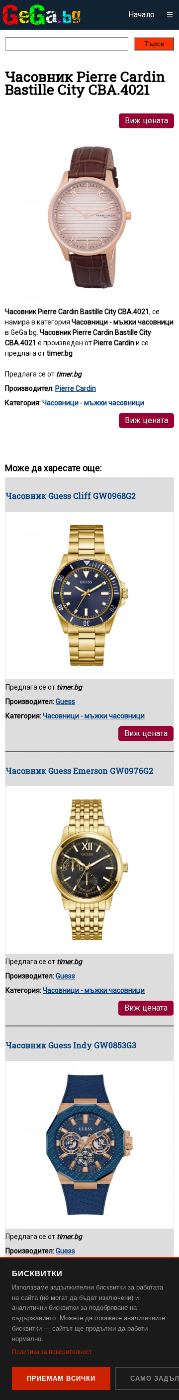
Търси (154, 44)
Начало (141, 14)
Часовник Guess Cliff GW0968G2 (70, 495)
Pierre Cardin (75, 388)
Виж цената (146, 120)
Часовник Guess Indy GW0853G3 (70, 1045)
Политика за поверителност (52, 1351)
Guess (65, 701)
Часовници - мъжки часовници (93, 403)
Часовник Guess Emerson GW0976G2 (79, 770)
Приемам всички (61, 1378)
